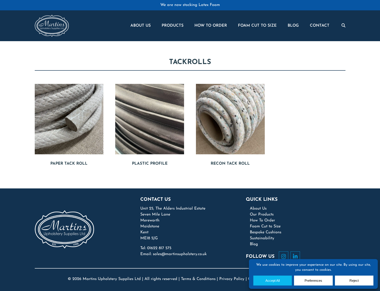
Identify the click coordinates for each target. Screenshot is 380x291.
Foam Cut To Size (257, 26)
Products (172, 26)
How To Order (210, 26)
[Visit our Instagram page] (284, 256)
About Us (140, 26)
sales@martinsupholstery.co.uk (180, 254)
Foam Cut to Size (265, 226)
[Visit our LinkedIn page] (296, 256)
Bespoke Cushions (265, 232)
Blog (293, 26)
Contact (319, 26)
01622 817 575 (159, 248)
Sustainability (262, 238)
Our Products (262, 215)
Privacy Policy (231, 279)
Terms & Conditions (198, 279)
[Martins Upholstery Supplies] (52, 25)
